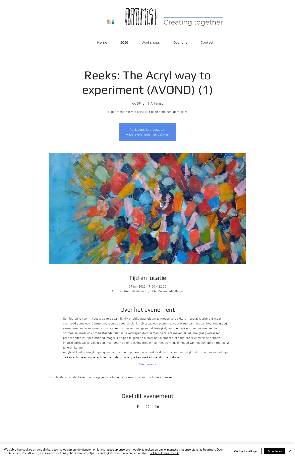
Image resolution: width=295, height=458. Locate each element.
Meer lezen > (147, 364)
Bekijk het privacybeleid (164, 453)
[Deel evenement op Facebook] (138, 406)
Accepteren (275, 451)
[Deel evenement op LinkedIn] (157, 406)
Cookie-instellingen (246, 451)
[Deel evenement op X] (148, 406)
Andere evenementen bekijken (147, 134)
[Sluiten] (290, 451)
